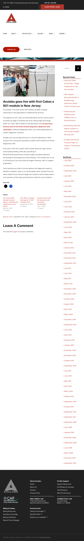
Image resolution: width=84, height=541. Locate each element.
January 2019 (69, 345)
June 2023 (68, 207)
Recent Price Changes (11, 520)
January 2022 (69, 248)
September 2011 (70, 417)
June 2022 (68, 227)
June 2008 (68, 448)
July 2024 (67, 186)
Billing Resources (9, 511)
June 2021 (68, 273)
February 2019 (69, 340)
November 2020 (70, 294)
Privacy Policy (35, 493)
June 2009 (68, 427)
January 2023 (69, 217)
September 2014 (70, 402)
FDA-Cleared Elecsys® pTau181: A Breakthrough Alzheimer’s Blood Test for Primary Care (72, 100)
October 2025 (69, 166)
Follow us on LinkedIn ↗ (39, 517)
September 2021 (70, 263)
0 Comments (46, 217)
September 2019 (70, 325)
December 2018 (70, 350)
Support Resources (64, 484)
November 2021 (70, 258)
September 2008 (70, 443)
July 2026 (67, 160)
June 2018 (68, 376)
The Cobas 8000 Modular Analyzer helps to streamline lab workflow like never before (10, 202)
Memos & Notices (9, 517)
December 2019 (70, 319)
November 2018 (70, 355)
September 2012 (70, 412)
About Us (33, 487)
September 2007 (70, 463)
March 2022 (68, 243)
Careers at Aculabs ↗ (38, 511)
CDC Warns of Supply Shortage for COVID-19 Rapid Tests (27, 200)
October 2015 (69, 396)
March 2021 (68, 284)
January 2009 (69, 432)
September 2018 (70, 366)
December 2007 (70, 458)
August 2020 (68, 304)
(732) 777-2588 (8, 3)
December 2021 (70, 253)
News (39, 217)
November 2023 (70, 196)
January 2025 (69, 181)
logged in (15, 232)
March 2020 (68, 314)
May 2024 (67, 191)
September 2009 (70, 422)
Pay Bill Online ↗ (36, 514)
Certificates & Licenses (65, 487)
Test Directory (62, 490)
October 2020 (69, 299)
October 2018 (69, 361)
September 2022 (70, 222)
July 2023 (67, 202)
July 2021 (67, 268)
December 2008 (70, 437)
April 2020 (68, 309)
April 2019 (68, 335)
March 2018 (68, 391)
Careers (33, 490)
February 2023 (69, 212)
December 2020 (70, 289)
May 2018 (67, 381)
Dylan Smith (8, 217)
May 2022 (67, 232)
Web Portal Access (64, 493)
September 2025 (70, 171)
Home (32, 484)
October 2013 (69, 407)
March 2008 (68, 453)
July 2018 (67, 371)
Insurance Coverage (10, 514)
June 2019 (68, 330)
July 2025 (67, 176)
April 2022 (68, 237)
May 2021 (67, 278)
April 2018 (68, 386)
